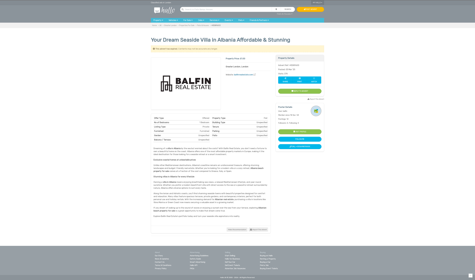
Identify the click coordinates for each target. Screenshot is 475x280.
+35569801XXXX (303, 147)
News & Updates (162, 259)
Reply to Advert (300, 91)
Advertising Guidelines (199, 256)
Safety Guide (195, 259)
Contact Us (160, 262)
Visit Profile (300, 132)
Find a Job (264, 265)
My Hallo (317, 3)
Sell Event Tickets (232, 265)
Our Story (159, 256)
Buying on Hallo (266, 256)
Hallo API (193, 265)
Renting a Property (268, 259)
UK (160, 25)
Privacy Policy (160, 268)
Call (300, 147)
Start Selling (230, 256)
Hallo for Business (232, 259)
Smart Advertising (197, 262)
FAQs (192, 268)
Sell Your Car (230, 262)
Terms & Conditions (163, 265)
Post (311, 9)
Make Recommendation (237, 230)
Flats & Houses (203, 25)
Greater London (170, 25)
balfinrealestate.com (243, 74)
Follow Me (299, 139)
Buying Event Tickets (269, 268)
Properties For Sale (186, 25)
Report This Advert (259, 230)
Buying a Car (265, 262)
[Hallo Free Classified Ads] (164, 10)
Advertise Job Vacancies (235, 268)
